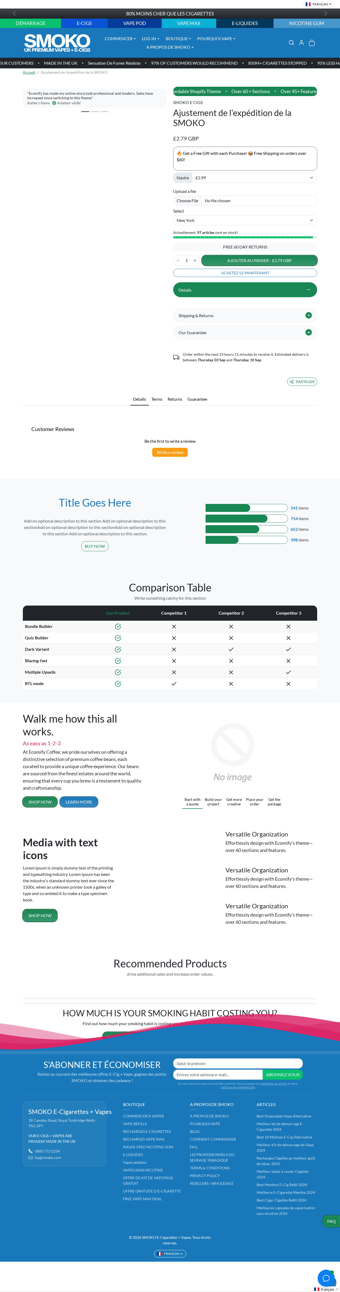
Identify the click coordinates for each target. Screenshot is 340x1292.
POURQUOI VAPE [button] (214, 38)
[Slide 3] (104, 112)
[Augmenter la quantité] (195, 260)
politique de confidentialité (238, 1087)
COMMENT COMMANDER (213, 1139)
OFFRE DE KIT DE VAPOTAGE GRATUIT (148, 1180)
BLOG (194, 1131)
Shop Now (40, 915)
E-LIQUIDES (133, 1154)
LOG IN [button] (149, 38)
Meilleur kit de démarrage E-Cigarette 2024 (280, 1126)
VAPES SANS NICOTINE (143, 1170)
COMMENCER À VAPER (143, 1116)
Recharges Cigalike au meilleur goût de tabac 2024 (286, 1161)
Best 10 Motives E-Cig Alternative (284, 1137)
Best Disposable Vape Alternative (284, 1116)
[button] (291, 43)
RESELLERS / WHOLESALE (211, 1183)
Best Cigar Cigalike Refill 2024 (281, 1200)
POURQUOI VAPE (205, 1123)
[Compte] (301, 43)
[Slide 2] (95, 112)
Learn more (79, 801)
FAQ (331, 1221)
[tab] (139, 399)
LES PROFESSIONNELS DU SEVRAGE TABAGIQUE (212, 1157)
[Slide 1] (85, 112)
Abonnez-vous (282, 1074)
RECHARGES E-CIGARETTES (147, 1131)
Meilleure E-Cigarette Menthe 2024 (286, 1192)
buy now (95, 546)
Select (178, 210)
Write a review (170, 452)
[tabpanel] (170, 411)
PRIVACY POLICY (205, 1175)
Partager (305, 381)
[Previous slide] (24, 986)
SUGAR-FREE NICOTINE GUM (148, 1147)
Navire (183, 177)
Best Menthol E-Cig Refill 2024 (282, 1184)
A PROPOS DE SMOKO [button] (168, 46)
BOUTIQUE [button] (177, 38)
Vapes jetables (134, 1162)
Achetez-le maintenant (245, 273)
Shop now (40, 801)
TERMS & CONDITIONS (210, 1168)
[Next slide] (315, 986)
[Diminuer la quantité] (178, 260)
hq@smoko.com (48, 1157)
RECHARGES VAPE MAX (143, 1139)
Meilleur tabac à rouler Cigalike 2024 (282, 1174)
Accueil (29, 72)
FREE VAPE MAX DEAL (142, 1198)
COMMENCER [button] (119, 38)
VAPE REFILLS (135, 1123)
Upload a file (184, 191)
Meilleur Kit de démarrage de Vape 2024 (285, 1147)
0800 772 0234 (47, 1151)
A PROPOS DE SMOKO (209, 1116)
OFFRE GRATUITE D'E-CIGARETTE (152, 1191)
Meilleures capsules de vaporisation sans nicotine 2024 (286, 1211)
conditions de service (273, 1083)
